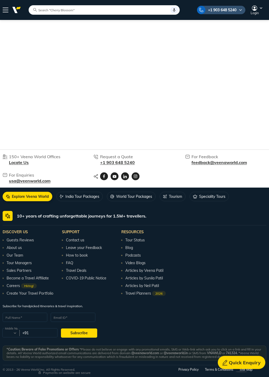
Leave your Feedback (84, 247)
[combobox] (10, 333)
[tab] (27, 196)
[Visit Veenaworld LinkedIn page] (125, 176)
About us (14, 247)
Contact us (75, 240)
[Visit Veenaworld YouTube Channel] (114, 176)
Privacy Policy (188, 369)
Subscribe (79, 333)
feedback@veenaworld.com (219, 162)
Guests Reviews (20, 240)
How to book (77, 255)
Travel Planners (144, 293)
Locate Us (19, 162)
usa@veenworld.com (29, 180)
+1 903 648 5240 (222, 10)
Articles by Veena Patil (144, 270)
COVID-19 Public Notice (86, 278)
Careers (20, 285)
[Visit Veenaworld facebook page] (104, 176)
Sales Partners (19, 270)
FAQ (69, 263)
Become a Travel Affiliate (28, 278)
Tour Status (135, 240)
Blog (129, 247)
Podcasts (133, 255)
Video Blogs (135, 263)
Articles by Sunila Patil (144, 278)
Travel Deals (76, 270)
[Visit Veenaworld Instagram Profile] (135, 176)
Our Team (15, 255)
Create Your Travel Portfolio (30, 293)
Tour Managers (19, 263)
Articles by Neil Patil (142, 285)
